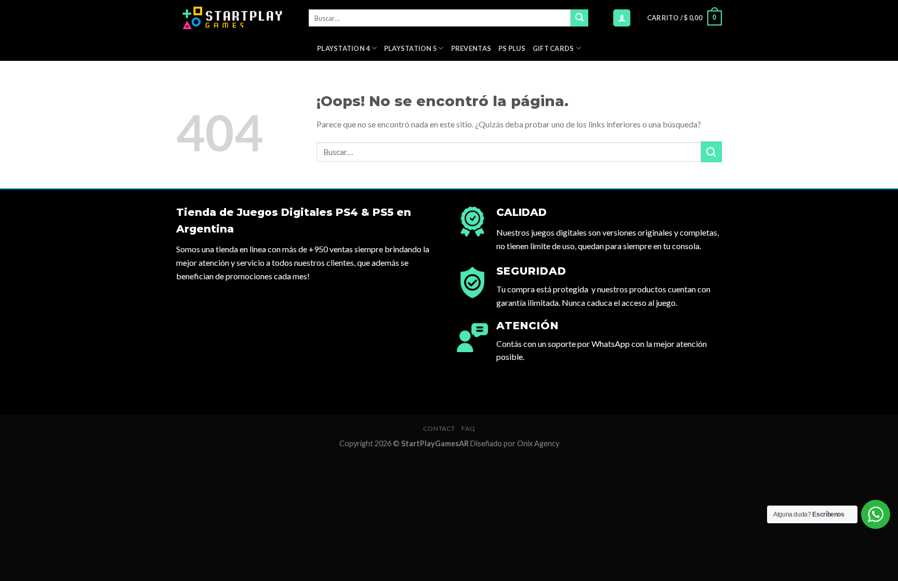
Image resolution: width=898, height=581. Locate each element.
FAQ (468, 428)
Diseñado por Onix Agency (514, 443)
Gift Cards (553, 48)
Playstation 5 (410, 48)
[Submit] (579, 18)
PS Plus (511, 48)
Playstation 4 (343, 48)
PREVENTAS (471, 48)
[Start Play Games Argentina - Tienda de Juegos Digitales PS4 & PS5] (234, 18)
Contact (439, 428)
